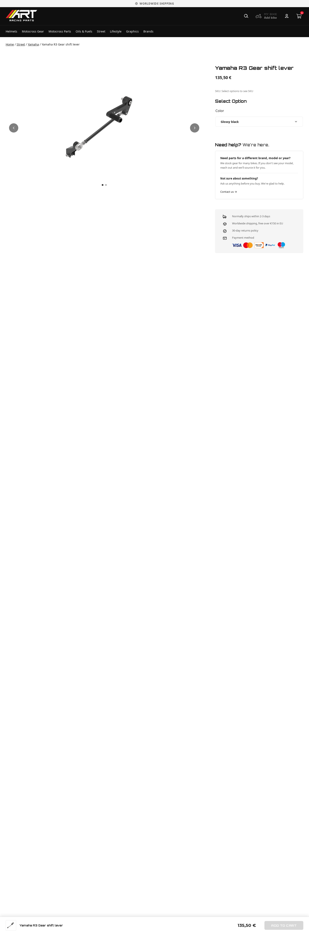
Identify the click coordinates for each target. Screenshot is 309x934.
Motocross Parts (60, 31)
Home (10, 44)
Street (101, 31)
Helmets (11, 31)
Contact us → (228, 192)
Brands (148, 31)
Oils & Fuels (84, 31)
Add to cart (284, 925)
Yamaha (33, 44)
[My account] (286, 16)
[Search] (246, 16)
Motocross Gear (33, 31)
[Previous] (13, 128)
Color (219, 110)
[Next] (194, 128)
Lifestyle (115, 31)
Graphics (132, 31)
